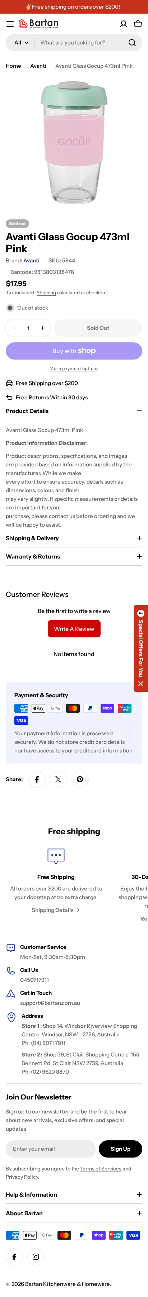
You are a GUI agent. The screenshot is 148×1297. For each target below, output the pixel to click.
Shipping (46, 292)
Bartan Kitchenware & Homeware (67, 1284)
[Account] (123, 24)
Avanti (38, 65)
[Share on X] (58, 779)
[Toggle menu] (10, 24)
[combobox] (74, 42)
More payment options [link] (74, 368)
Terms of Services (100, 1168)
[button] (141, 648)
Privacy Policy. (23, 1177)
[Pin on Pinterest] (80, 779)
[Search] (132, 42)
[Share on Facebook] (37, 779)
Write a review (74, 628)
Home (13, 65)
